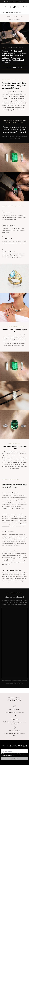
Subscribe (14, 759)
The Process (9, 16)
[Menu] (3, 7)
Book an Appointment (14, 19)
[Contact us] (5, 7)
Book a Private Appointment (14, 67)
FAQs (21, 16)
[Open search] (23, 7)
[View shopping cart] (26, 7)
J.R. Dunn (8, 96)
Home (2, 12)
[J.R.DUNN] (14, 6)
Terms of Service (9, 755)
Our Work (16, 16)
